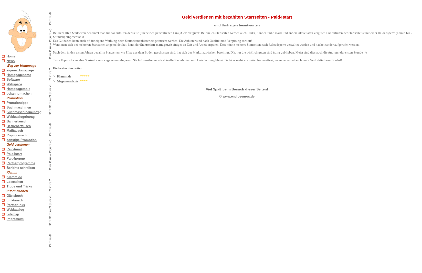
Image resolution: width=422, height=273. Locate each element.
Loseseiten (15, 182)
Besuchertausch (19, 126)
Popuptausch (17, 135)
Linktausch (15, 200)
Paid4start (14, 154)
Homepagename (19, 75)
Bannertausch (17, 121)
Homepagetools (18, 89)
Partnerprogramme (21, 163)
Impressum (15, 219)
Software (13, 79)
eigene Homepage (20, 70)
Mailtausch (15, 130)
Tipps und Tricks (19, 186)
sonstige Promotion (22, 140)
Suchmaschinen (19, 107)
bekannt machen (19, 93)
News (11, 61)
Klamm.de (14, 177)
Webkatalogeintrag (21, 117)
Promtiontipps (17, 103)
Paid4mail (14, 149)
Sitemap (13, 214)
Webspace (14, 84)
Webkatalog (15, 209)
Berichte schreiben (21, 168)
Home (11, 56)
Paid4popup (16, 158)
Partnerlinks (16, 205)
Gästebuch (15, 195)
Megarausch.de (67, 81)
